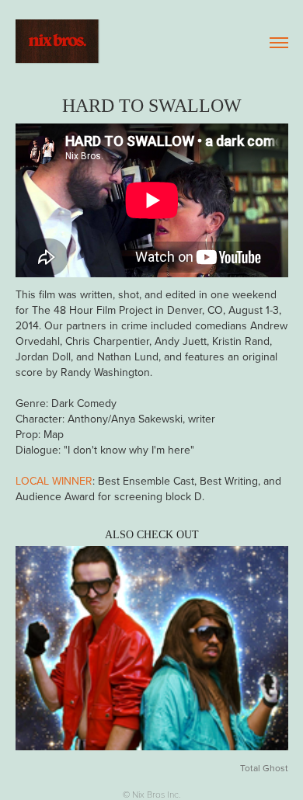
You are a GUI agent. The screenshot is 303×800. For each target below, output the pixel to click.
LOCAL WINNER (54, 481)
